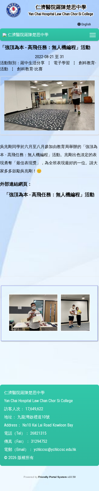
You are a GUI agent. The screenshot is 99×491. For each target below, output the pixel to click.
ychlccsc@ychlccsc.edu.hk (55, 449)
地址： (10, 417)
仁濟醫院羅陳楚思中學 (28, 34)
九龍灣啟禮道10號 (33, 417)
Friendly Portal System (53, 477)
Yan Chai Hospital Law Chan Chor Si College (38, 400)
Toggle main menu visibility (92, 34)
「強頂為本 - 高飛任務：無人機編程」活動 (49, 195)
